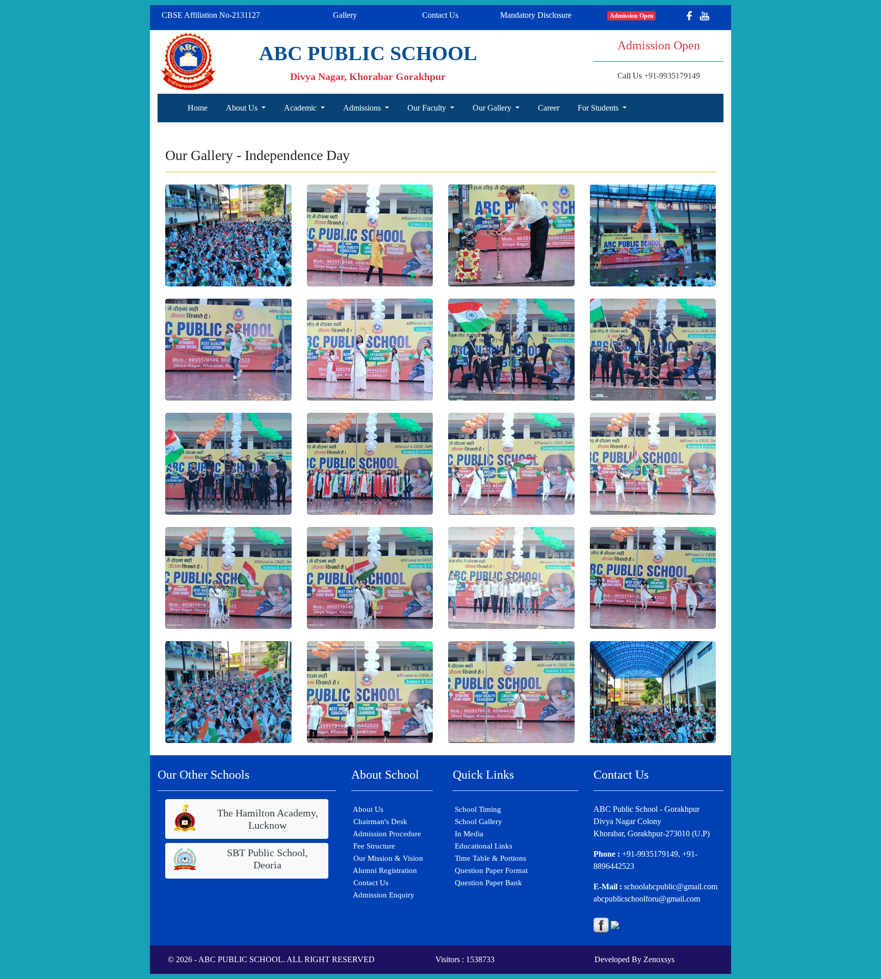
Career (548, 107)
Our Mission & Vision (387, 858)
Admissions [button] (363, 107)
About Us (367, 809)
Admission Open (632, 15)
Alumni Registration (384, 870)
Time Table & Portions (489, 858)
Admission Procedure (386, 834)
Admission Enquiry (382, 895)
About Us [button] (243, 107)
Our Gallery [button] (493, 107)
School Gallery (477, 821)
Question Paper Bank (487, 883)
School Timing (477, 809)
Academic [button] (301, 107)
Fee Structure (373, 846)
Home (198, 107)
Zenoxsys (659, 959)
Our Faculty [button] (427, 107)
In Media (468, 834)
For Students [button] (599, 107)
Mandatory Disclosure (536, 15)
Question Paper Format (490, 870)
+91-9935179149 (672, 75)
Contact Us (440, 15)
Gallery (345, 15)
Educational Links (482, 846)
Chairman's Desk (379, 821)
